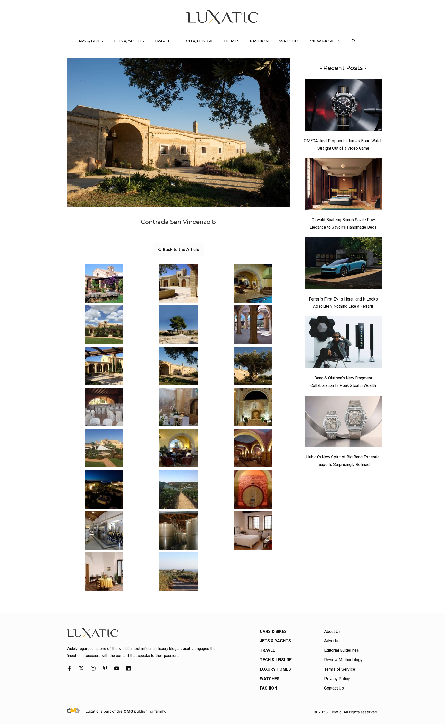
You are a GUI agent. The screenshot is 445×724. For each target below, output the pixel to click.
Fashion (259, 41)
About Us (332, 631)
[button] (353, 41)
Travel (162, 41)
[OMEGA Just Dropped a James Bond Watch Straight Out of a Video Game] (343, 106)
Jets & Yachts (128, 41)
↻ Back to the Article (178, 249)
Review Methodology (343, 659)
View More (322, 41)
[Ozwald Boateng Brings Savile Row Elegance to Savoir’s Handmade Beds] (343, 185)
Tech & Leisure (197, 41)
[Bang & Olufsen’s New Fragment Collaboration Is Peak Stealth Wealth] (343, 343)
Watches (289, 41)
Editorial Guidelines (341, 650)
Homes (231, 41)
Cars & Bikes (89, 41)
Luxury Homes (275, 669)
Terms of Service (339, 669)
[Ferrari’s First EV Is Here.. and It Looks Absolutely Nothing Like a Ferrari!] (343, 264)
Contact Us (334, 688)
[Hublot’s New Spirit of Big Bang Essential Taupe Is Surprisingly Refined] (343, 423)
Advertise (333, 640)
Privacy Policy (337, 678)
